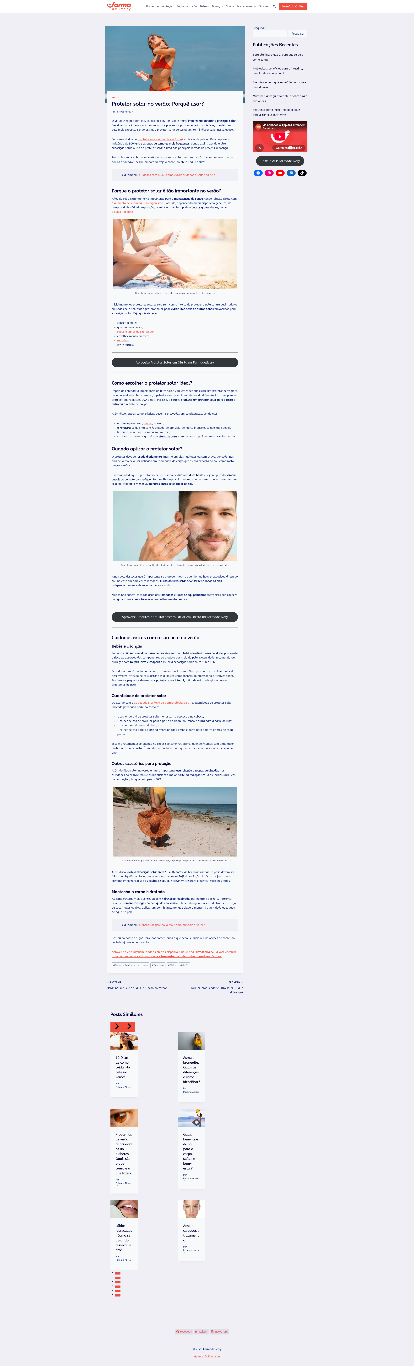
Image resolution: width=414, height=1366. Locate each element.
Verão (184, 965)
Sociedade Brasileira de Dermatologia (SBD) (162, 702)
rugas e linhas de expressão (135, 331)
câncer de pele (123, 211)
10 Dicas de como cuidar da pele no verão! (123, 1067)
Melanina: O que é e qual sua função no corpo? (137, 985)
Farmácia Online (293, 6)
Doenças (217, 6)
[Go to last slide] (116, 1027)
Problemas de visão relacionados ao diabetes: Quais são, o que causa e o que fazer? (124, 1154)
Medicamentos (246, 6)
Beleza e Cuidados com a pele (130, 965)
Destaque (158, 965)
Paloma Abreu (123, 111)
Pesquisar (259, 28)
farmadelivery (191, 1250)
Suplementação (187, 6)
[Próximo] (129, 1027)
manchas (123, 340)
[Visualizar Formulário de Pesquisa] (274, 6)
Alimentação (165, 6)
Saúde (230, 6)
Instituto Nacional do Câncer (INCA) (160, 139)
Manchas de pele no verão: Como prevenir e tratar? (172, 925)
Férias (172, 965)
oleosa (148, 423)
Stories (263, 6)
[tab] (117, 1273)
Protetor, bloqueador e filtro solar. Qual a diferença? (216, 987)
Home (150, 6)
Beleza (204, 6)
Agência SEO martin (207, 1356)
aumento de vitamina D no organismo (138, 203)
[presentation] (124, 1041)
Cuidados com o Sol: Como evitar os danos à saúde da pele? (178, 175)
